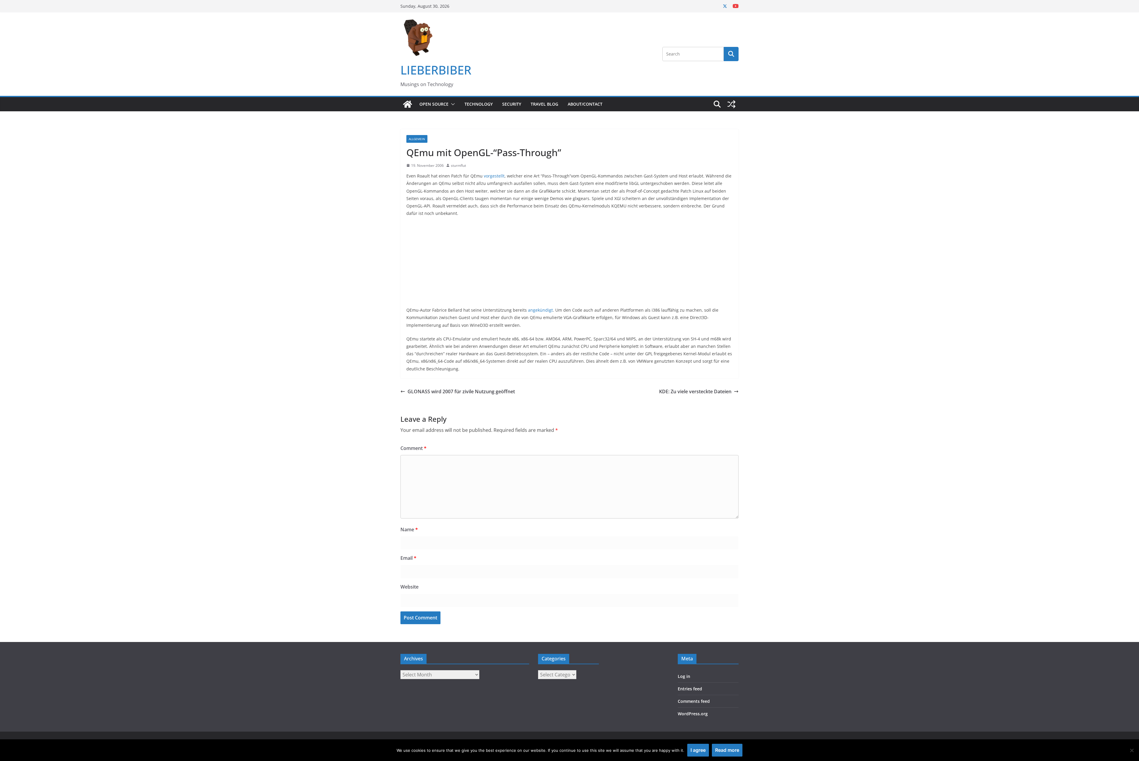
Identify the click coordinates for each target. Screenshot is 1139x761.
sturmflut (458, 165)
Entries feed (690, 689)
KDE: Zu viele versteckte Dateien (695, 391)
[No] (1132, 750)
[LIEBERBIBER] (407, 104)
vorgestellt (494, 176)
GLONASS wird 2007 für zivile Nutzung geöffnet (461, 391)
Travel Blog (544, 104)
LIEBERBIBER (435, 70)
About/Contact (585, 104)
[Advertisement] (569, 264)
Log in (684, 676)
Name (409, 529)
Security (511, 104)
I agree (698, 750)
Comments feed (694, 701)
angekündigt (540, 310)
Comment (413, 448)
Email (408, 558)
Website (409, 587)
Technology (478, 104)
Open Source (433, 104)
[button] (451, 104)
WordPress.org (693, 713)
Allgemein (417, 139)
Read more (727, 750)
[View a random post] (731, 104)
